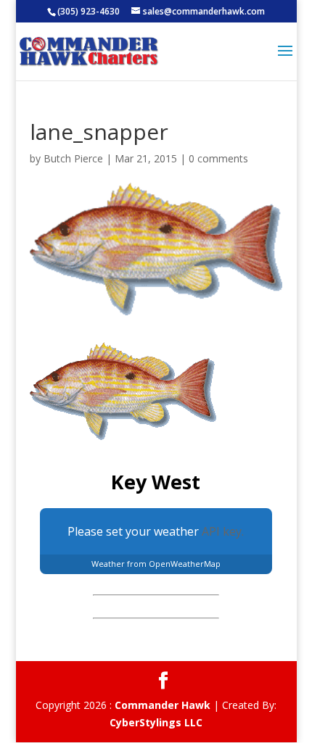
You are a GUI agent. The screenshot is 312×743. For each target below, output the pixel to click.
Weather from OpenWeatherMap (156, 563)
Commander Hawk (162, 705)
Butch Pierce (73, 158)
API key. (223, 531)
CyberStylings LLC (156, 722)
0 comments (218, 158)
